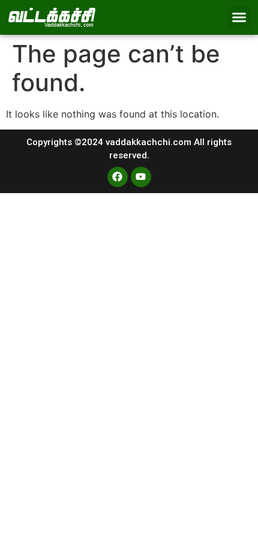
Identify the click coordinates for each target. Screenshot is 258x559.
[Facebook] (117, 177)
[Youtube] (141, 177)
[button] (239, 17)
